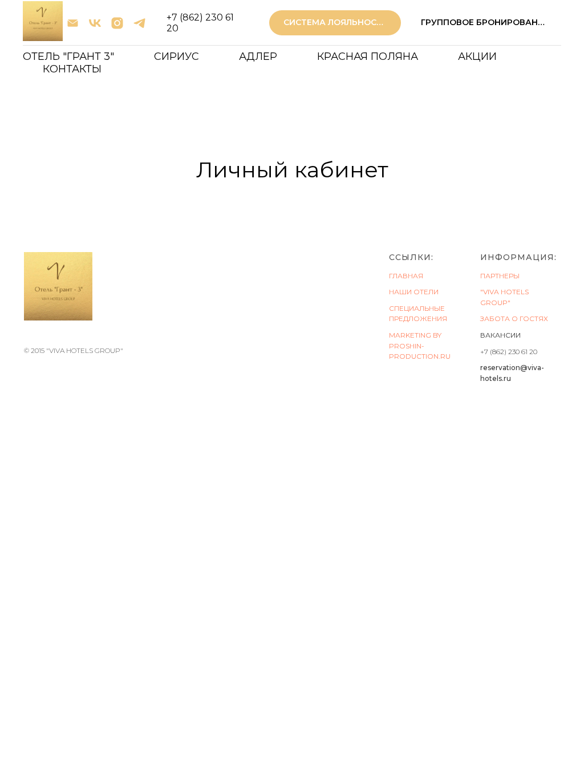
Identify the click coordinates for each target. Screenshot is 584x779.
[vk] (95, 23)
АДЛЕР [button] (258, 56)
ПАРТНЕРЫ (500, 275)
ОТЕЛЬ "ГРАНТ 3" (68, 56)
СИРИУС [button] (176, 56)
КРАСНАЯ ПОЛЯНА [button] (367, 56)
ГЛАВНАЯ (406, 275)
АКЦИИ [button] (477, 56)
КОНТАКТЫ (72, 69)
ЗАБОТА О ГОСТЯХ (514, 318)
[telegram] (139, 23)
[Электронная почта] (73, 23)
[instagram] (117, 23)
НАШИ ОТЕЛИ (414, 291)
